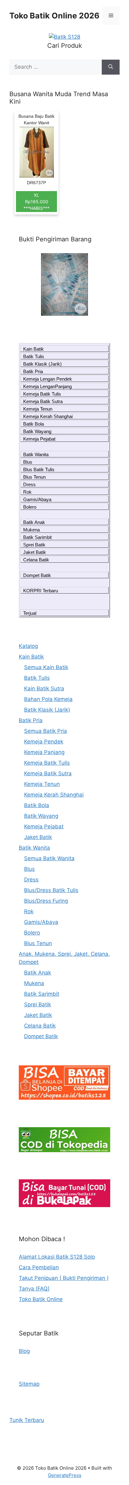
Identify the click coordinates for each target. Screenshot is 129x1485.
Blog (24, 1351)
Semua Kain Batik (46, 667)
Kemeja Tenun (37, 409)
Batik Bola (33, 424)
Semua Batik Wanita (49, 858)
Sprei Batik (34, 544)
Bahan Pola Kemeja (48, 699)
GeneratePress (64, 1475)
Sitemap (29, 1384)
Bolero (29, 507)
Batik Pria (33, 371)
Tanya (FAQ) (34, 1288)
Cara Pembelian (39, 1267)
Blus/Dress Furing (46, 901)
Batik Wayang (37, 431)
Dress (29, 484)
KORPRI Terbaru (40, 590)
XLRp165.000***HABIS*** (36, 201)
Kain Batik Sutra (44, 688)
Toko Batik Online (41, 1299)
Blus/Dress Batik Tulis (51, 890)
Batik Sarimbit (37, 537)
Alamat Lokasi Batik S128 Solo (57, 1257)
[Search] (111, 67)
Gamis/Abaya (37, 499)
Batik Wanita (36, 454)
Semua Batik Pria (45, 731)
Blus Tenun (34, 477)
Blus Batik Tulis (38, 469)
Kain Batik (33, 349)
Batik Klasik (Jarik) (42, 364)
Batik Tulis (33, 356)
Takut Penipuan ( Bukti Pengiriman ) (64, 1278)
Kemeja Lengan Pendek (47, 379)
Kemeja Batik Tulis (42, 394)
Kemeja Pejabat (39, 439)
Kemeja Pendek (43, 741)
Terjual (29, 613)
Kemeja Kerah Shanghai (48, 416)
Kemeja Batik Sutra (43, 401)
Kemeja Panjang (44, 752)
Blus (27, 462)
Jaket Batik (34, 552)
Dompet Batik (37, 575)
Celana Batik (36, 559)
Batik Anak (34, 522)
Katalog (28, 646)
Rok (27, 492)
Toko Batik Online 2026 (54, 15)
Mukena (31, 529)
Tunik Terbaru (26, 1420)
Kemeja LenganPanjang (47, 386)
